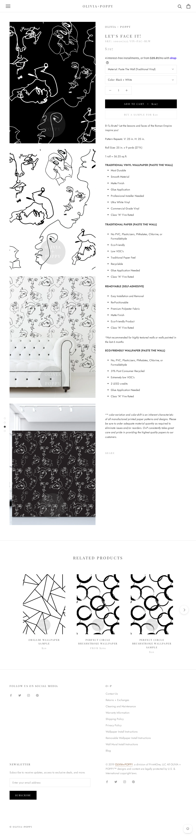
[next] (184, 610)
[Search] (180, 6)
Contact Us (112, 694)
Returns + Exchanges (117, 700)
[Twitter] (123, 452)
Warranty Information (117, 713)
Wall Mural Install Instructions (122, 744)
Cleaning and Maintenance (121, 706)
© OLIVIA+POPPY (21, 826)
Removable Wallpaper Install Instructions (128, 738)
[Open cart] (188, 6)
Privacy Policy (114, 725)
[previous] (12, 610)
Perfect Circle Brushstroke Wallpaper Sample (152, 643)
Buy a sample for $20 (141, 114)
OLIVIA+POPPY (124, 764)
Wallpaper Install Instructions (122, 732)
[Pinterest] (128, 452)
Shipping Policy (115, 719)
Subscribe (23, 795)
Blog (108, 750)
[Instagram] (28, 695)
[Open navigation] (8, 6)
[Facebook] (118, 452)
